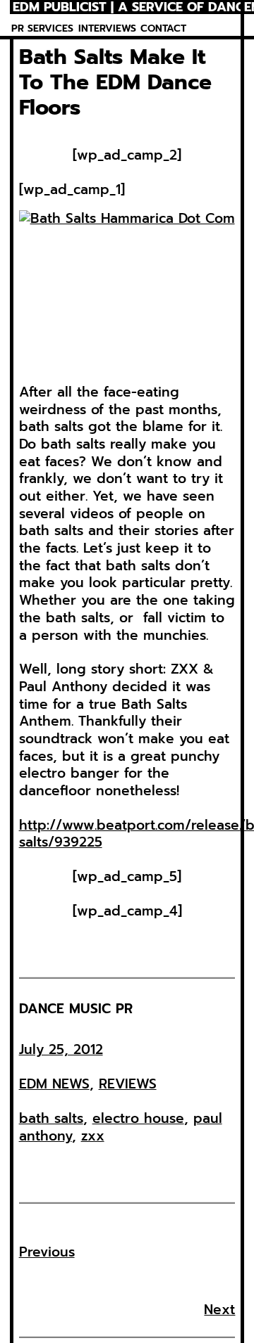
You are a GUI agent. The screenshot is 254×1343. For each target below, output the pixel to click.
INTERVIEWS (107, 28)
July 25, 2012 (61, 1049)
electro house (138, 1118)
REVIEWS (128, 1084)
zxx (92, 1136)
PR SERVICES (42, 28)
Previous (47, 1252)
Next (219, 1309)
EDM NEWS (54, 1084)
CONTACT (163, 28)
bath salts (51, 1118)
